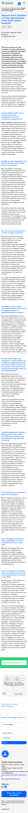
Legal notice (5, 809)
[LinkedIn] (5, 787)
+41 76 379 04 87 (7, 773)
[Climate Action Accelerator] (5, 757)
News (18, 8)
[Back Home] (7, 2)
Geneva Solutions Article (12, 663)
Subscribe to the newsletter (14, 794)
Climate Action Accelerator (8, 8)
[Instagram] (2, 787)
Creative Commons (17, 803)
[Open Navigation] (24, 3)
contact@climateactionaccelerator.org (14, 771)
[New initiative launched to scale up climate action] (20, 685)
